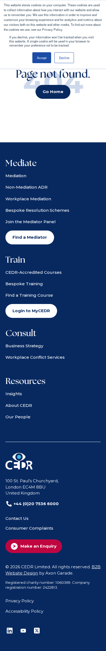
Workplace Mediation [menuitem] (28, 198)
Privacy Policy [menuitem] (19, 600)
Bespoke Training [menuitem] (24, 283)
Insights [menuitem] (13, 393)
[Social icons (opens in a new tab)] (9, 631)
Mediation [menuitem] (15, 175)
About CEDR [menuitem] (18, 405)
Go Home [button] (53, 91)
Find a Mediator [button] (30, 237)
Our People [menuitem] (17, 416)
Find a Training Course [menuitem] (29, 295)
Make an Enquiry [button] (38, 546)
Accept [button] (41, 58)
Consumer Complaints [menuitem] (29, 528)
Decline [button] (64, 58)
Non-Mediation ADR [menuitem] (26, 187)
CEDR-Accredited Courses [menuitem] (33, 272)
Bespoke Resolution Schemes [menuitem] (37, 210)
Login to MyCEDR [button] (31, 310)
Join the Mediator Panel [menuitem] (30, 221)
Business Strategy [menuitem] (24, 345)
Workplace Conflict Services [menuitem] (35, 357)
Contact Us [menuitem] (17, 518)
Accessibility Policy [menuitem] (24, 611)
